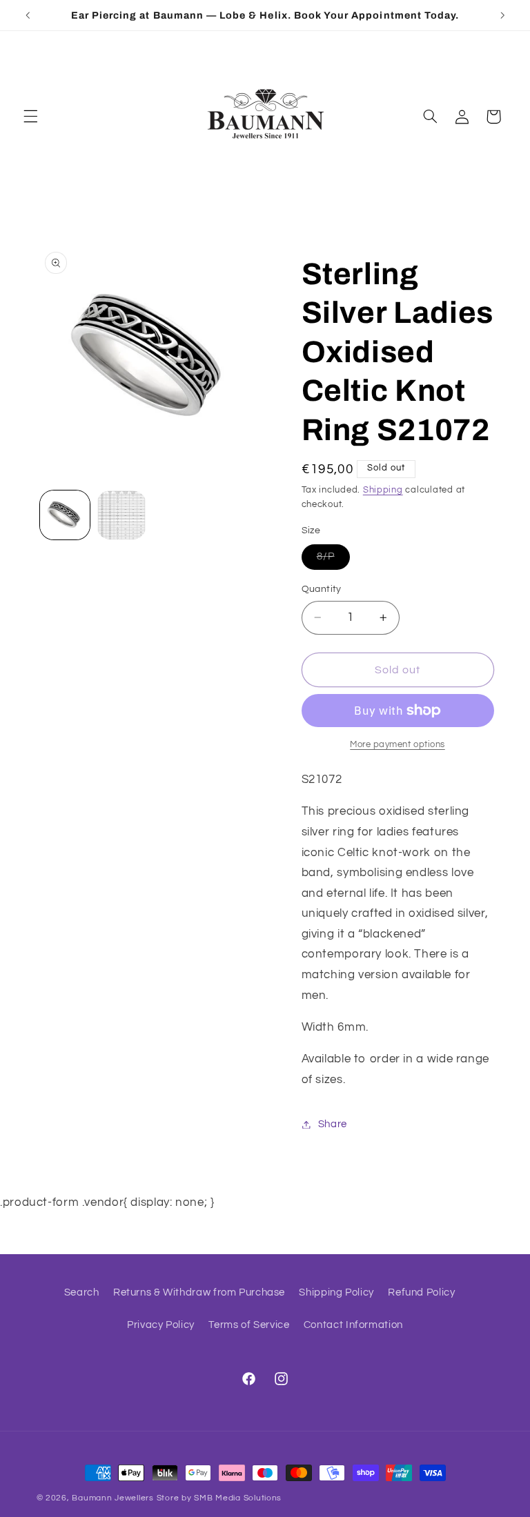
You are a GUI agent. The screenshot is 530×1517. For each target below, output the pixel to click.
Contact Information (353, 1325)
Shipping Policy (336, 1292)
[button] (30, 116)
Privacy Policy (161, 1325)
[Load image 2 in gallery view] (121, 515)
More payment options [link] (397, 744)
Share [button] (332, 1124)
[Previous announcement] (27, 15)
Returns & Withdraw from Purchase (199, 1292)
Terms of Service (248, 1325)
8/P (333, 560)
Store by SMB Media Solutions (219, 1498)
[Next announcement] (502, 15)
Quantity (322, 589)
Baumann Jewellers (113, 1498)
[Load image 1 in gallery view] (65, 515)
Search (81, 1292)
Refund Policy (421, 1292)
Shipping (383, 490)
